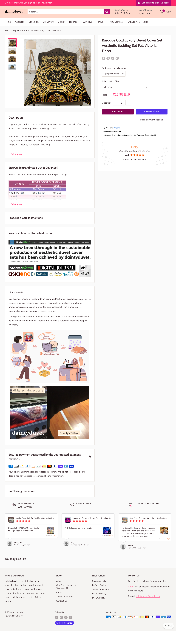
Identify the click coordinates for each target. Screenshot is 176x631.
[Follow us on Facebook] (56, 617)
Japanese (74, 21)
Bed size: (114, 68)
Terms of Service (100, 589)
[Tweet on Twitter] (112, 58)
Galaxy (61, 21)
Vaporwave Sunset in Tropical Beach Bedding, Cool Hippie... (92, 518)
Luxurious (87, 21)
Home (8, 21)
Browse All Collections (139, 21)
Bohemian (33, 21)
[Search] (107, 11)
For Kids (101, 21)
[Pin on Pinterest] (108, 58)
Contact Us (61, 600)
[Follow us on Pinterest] (66, 617)
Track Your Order (64, 596)
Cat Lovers (48, 21)
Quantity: (106, 102)
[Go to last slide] (3, 531)
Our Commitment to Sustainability (66, 587)
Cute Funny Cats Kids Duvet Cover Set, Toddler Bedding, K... (148, 518)
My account (145, 13)
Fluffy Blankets (116, 21)
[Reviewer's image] (50, 532)
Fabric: (111, 81)
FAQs (59, 592)
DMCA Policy (98, 597)
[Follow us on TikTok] (70, 617)
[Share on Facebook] (103, 58)
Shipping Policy (100, 581)
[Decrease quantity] (115, 102)
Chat (130, 586)
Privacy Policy (99, 593)
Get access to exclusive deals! (155, 2)
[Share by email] (117, 58)
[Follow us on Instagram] (61, 617)
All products (17, 30)
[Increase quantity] (128, 102)
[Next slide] (173, 531)
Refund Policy (99, 585)
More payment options (151, 119)
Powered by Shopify (14, 616)
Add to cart (117, 111)
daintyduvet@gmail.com (148, 596)
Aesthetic (19, 21)
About (59, 581)
